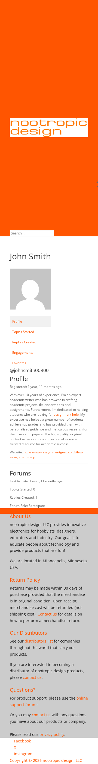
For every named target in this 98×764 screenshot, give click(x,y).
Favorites (19, 363)
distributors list (39, 641)
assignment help (66, 414)
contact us (32, 677)
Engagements (22, 352)
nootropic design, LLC (62, 760)
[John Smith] (30, 313)
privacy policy (51, 734)
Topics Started (23, 331)
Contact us (47, 614)
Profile (17, 321)
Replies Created (24, 342)
